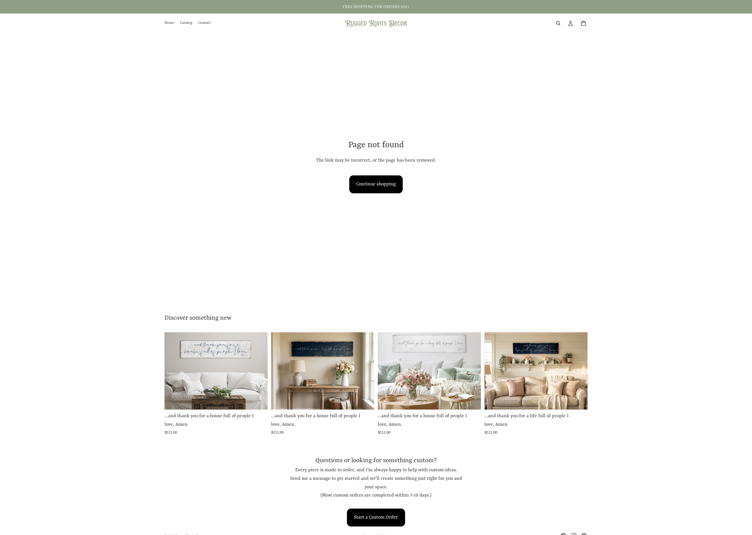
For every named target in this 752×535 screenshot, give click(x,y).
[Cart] (583, 23)
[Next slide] (472, 370)
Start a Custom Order (376, 517)
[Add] (258, 400)
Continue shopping (376, 184)
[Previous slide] (386, 370)
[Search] (558, 23)
